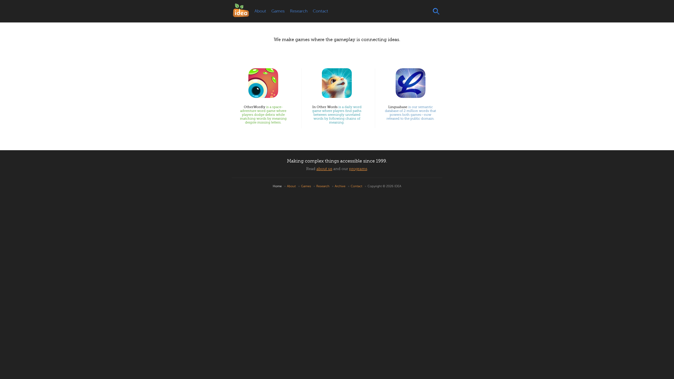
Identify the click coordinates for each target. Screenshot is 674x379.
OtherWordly (263, 114)
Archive (340, 186)
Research (299, 11)
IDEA (397, 186)
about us (324, 169)
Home (277, 186)
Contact (320, 11)
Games (278, 11)
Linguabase (410, 112)
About (260, 11)
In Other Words (337, 114)
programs (358, 169)
